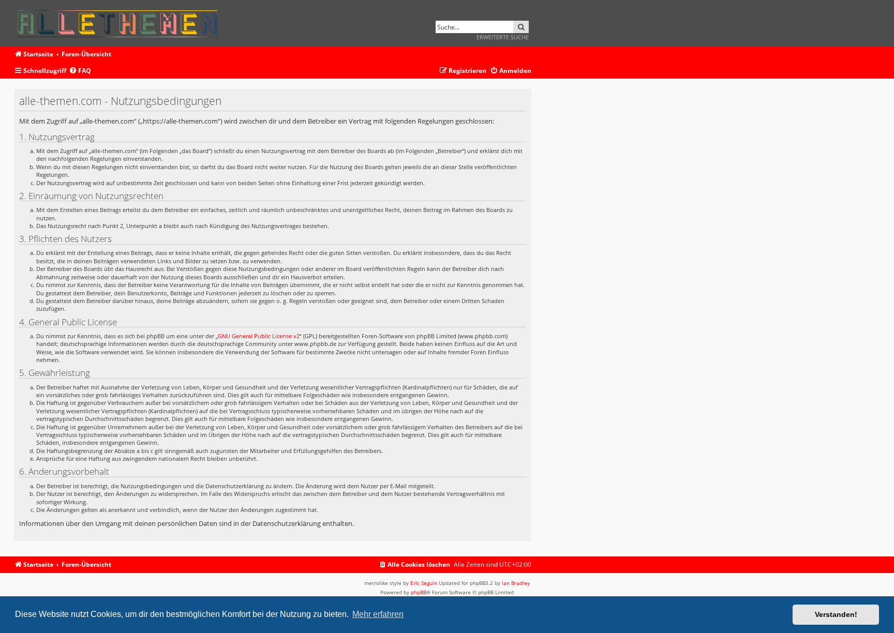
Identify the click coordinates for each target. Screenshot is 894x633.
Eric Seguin (423, 582)
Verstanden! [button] (836, 614)
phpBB (418, 592)
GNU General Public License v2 (259, 336)
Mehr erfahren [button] (378, 614)
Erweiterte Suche (502, 37)
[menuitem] (80, 71)
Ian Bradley (516, 582)
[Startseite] (121, 22)
